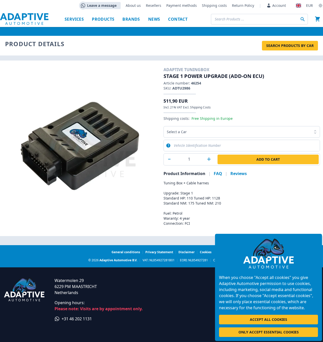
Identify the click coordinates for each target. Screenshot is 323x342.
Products (103, 19)
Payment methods (181, 5)
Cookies (205, 252)
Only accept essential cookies (268, 332)
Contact (177, 19)
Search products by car (290, 45)
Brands (131, 19)
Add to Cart (268, 159)
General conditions (126, 252)
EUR (309, 5)
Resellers (153, 5)
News (154, 19)
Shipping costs (214, 5)
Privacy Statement (159, 252)
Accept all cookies (268, 319)
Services (74, 19)
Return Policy (243, 5)
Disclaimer (186, 252)
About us (133, 5)
